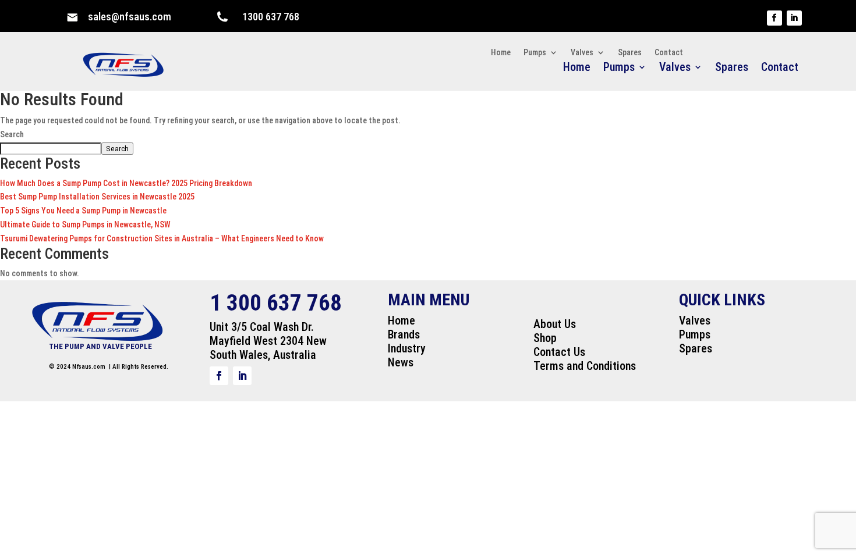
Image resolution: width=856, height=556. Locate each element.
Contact (779, 68)
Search (12, 134)
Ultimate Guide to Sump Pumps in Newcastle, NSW (85, 224)
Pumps (619, 68)
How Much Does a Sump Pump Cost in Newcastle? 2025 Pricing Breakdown (126, 183)
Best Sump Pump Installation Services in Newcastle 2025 (97, 196)
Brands (404, 334)
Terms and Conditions (584, 366)
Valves (675, 68)
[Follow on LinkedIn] (794, 18)
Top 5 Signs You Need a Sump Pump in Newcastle (83, 210)
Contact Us (559, 352)
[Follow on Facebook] (774, 18)
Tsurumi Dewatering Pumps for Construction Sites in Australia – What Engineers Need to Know (162, 238)
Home (576, 68)
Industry (407, 348)
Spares (731, 68)
